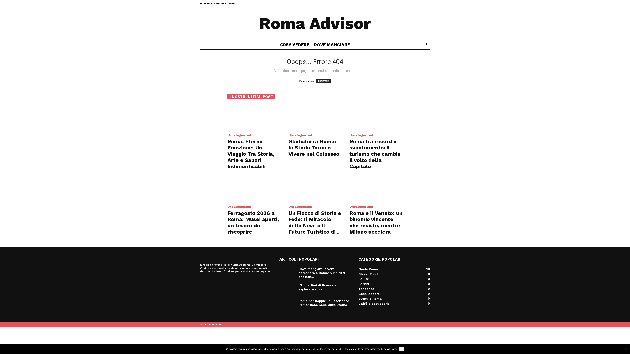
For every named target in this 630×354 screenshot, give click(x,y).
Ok (401, 349)
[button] (426, 44)
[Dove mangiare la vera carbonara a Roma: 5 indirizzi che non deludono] (287, 272)
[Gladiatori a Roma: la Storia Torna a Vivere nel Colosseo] (315, 116)
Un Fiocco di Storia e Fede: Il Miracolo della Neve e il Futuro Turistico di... (314, 222)
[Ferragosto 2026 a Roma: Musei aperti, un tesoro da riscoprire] (254, 188)
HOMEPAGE (323, 81)
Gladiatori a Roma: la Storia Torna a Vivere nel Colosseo (313, 147)
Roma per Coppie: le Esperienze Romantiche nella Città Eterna (323, 303)
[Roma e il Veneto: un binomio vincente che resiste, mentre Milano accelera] (376, 188)
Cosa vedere (294, 44)
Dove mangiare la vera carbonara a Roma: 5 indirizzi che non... (321, 273)
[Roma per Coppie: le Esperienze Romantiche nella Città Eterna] (287, 304)
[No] (626, 349)
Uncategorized (239, 135)
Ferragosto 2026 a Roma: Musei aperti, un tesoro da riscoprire (253, 222)
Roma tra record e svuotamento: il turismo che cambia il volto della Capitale (374, 153)
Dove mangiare (332, 44)
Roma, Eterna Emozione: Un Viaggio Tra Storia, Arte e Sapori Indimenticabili (250, 153)
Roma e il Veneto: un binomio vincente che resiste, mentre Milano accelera (376, 222)
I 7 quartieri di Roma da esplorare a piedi (317, 287)
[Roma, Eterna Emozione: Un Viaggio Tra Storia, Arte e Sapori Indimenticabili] (254, 116)
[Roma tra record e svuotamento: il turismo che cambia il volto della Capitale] (376, 116)
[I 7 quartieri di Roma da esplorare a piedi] (287, 289)
